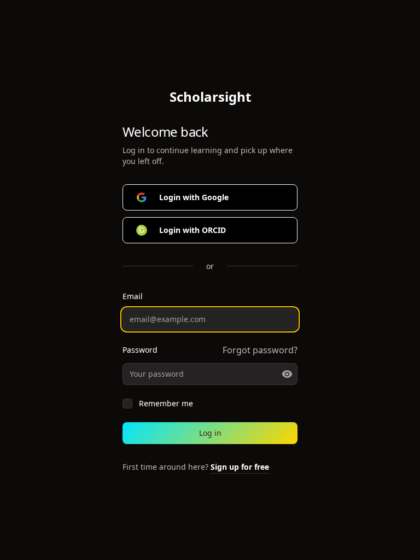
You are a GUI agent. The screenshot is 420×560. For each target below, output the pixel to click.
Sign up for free (240, 467)
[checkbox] (127, 404)
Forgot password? (260, 350)
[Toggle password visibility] (287, 374)
